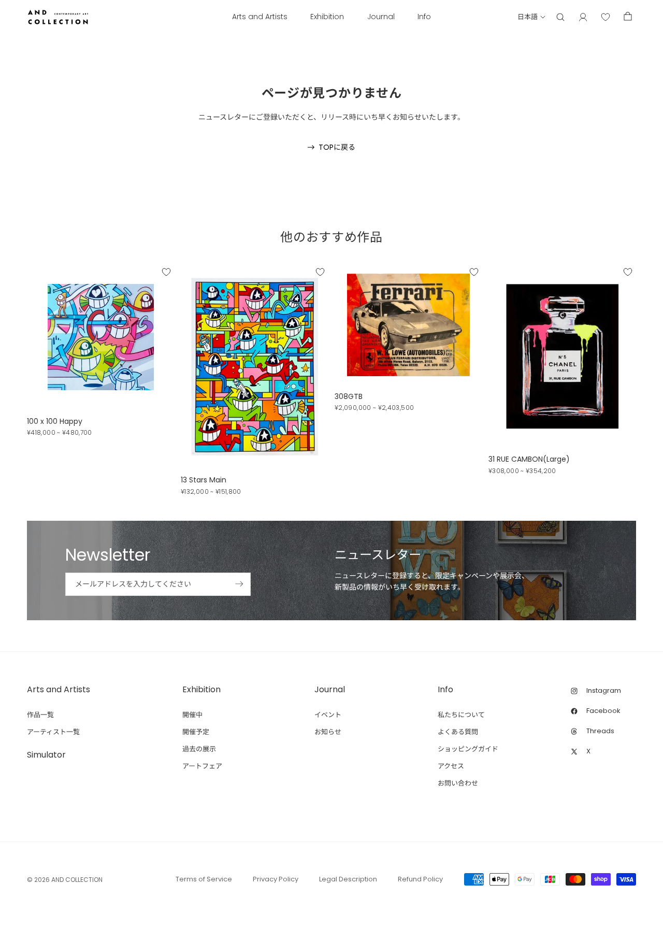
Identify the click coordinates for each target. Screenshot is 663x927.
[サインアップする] (239, 584)
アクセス (451, 766)
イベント (327, 715)
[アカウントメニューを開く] (583, 17)
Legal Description (348, 879)
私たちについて (461, 715)
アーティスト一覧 (53, 732)
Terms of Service (204, 879)
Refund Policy (420, 879)
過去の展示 (199, 749)
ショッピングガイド (468, 749)
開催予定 (195, 732)
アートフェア (202, 766)
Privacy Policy (275, 879)
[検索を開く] (560, 17)
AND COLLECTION (77, 879)
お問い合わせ (458, 783)
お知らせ (327, 732)
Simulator (46, 755)
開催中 (192, 715)
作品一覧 (40, 715)
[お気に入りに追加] (166, 271)
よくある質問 (458, 732)
